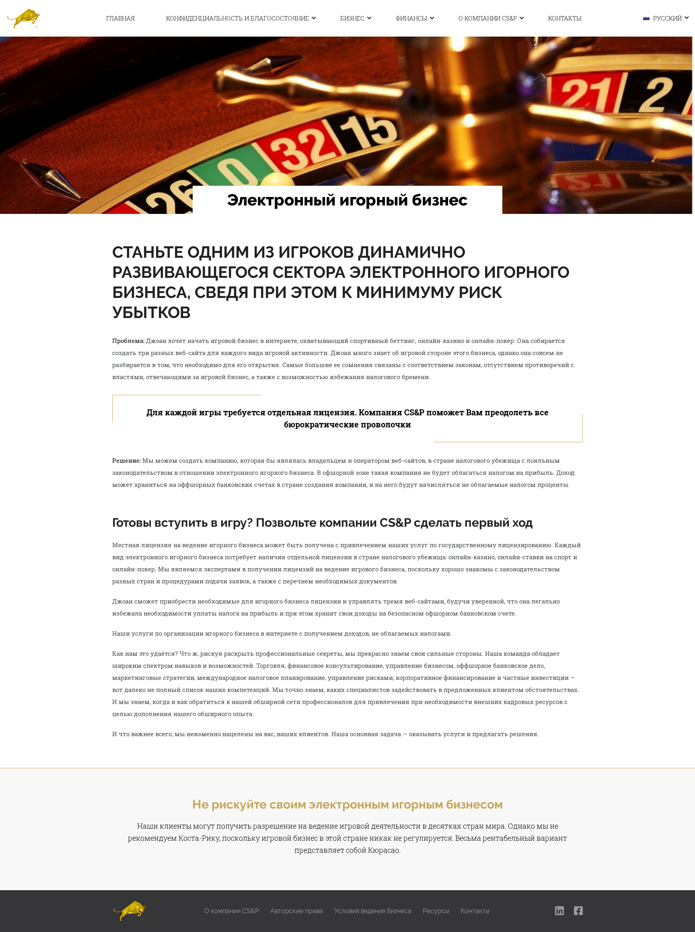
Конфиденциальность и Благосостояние (237, 18)
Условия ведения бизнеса (372, 911)
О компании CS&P (488, 18)
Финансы (411, 18)
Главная (120, 18)
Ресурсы (436, 911)
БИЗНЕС (352, 18)
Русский (667, 18)
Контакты (565, 18)
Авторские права (296, 911)
